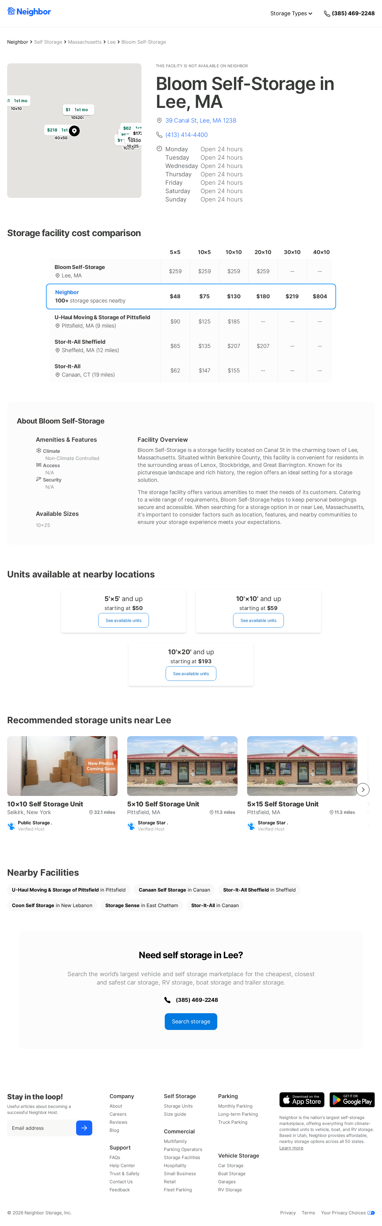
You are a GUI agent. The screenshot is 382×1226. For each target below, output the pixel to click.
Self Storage (48, 42)
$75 (204, 296)
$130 (234, 296)
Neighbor (17, 42)
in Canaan (174, 890)
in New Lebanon (52, 905)
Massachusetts (84, 42)
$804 (320, 296)
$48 (175, 296)
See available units (123, 620)
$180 (263, 296)
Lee (111, 42)
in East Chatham (141, 905)
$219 (292, 296)
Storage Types (288, 13)
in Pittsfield (69, 890)
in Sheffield (259, 890)
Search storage (191, 1021)
